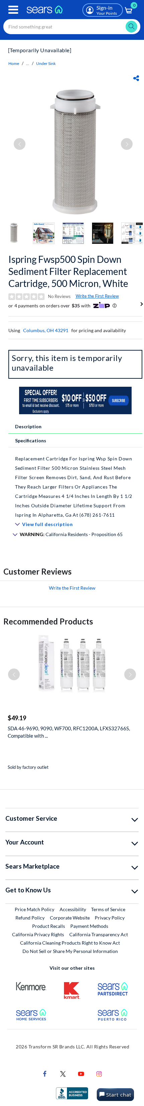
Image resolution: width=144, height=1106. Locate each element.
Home (13, 63)
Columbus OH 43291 (45, 330)
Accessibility (73, 909)
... (27, 63)
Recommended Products (48, 621)
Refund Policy (30, 917)
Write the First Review (97, 296)
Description (28, 426)
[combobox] (71, 26)
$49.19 (17, 718)
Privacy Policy (110, 917)
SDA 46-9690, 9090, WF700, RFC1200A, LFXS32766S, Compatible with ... (69, 732)
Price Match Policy (34, 909)
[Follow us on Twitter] (63, 1073)
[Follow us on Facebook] (45, 1073)
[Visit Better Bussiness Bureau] (72, 1092)
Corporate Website (70, 917)
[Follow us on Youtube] (81, 1073)
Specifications (30, 440)
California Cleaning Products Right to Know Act (70, 943)
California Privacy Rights (38, 934)
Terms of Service (108, 909)
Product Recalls (48, 926)
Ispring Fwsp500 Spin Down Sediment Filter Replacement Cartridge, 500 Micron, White (68, 271)
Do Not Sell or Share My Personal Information (70, 951)
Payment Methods (89, 926)
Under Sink (46, 63)
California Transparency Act (98, 934)
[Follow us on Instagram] (99, 1073)
